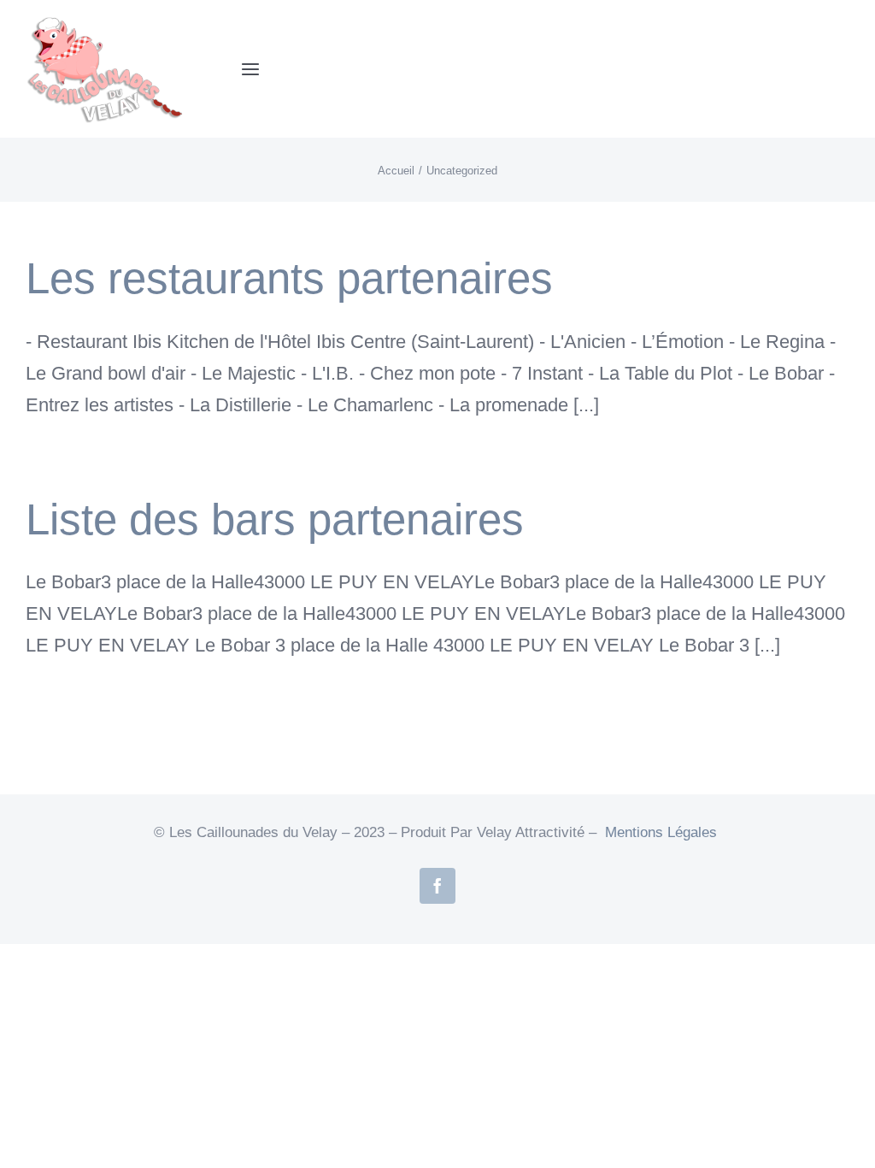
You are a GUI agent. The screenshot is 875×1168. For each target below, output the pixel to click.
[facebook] (437, 886)
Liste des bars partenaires (275, 519)
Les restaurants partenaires (289, 278)
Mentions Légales (661, 832)
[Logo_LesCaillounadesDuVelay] (116, 21)
